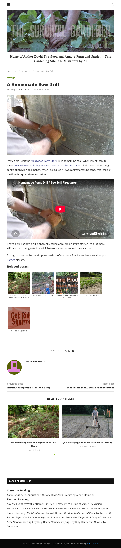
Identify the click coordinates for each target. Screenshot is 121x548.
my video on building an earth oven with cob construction (48, 165)
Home (9, 71)
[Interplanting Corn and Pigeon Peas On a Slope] (33, 421)
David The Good (22, 89)
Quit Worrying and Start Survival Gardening (87, 442)
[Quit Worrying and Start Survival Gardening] (87, 421)
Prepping (23, 71)
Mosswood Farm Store (44, 160)
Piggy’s (11, 260)
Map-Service (92, 543)
